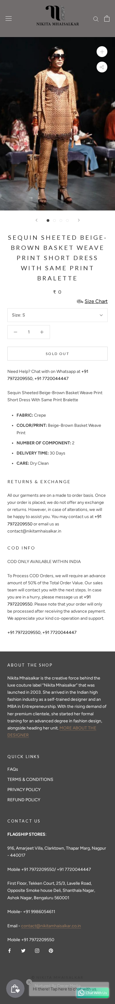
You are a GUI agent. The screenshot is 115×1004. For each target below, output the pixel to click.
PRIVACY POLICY (23, 789)
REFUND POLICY (23, 799)
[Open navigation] (9, 18)
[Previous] (36, 220)
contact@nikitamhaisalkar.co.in (51, 925)
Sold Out (57, 353)
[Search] (96, 18)
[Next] (79, 220)
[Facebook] (9, 950)
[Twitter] (23, 950)
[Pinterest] (51, 950)
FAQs (12, 769)
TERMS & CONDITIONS (30, 779)
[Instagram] (37, 950)
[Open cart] (106, 18)
